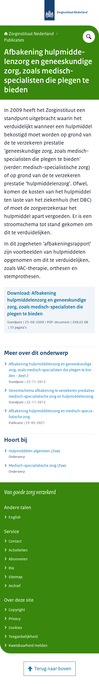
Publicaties (14, 40)
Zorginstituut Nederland (31, 33)
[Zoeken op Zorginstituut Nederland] (89, 37)
